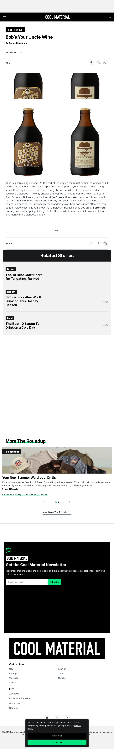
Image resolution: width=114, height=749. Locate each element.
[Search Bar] (110, 17)
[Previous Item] (44, 502)
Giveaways (34, 494)
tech (60, 673)
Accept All (57, 742)
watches (13, 678)
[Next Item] (69, 502)
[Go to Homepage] (57, 17)
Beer (57, 230)
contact (13, 708)
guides (61, 678)
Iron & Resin (8, 494)
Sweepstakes (21, 494)
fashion (62, 668)
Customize (57, 736)
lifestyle (13, 673)
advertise (14, 703)
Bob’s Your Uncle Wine (65, 197)
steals (12, 682)
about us (14, 693)
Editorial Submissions (20, 698)
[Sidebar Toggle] (4, 17)
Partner (44, 494)
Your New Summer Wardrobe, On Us (29, 478)
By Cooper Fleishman (16, 43)
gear (11, 668)
